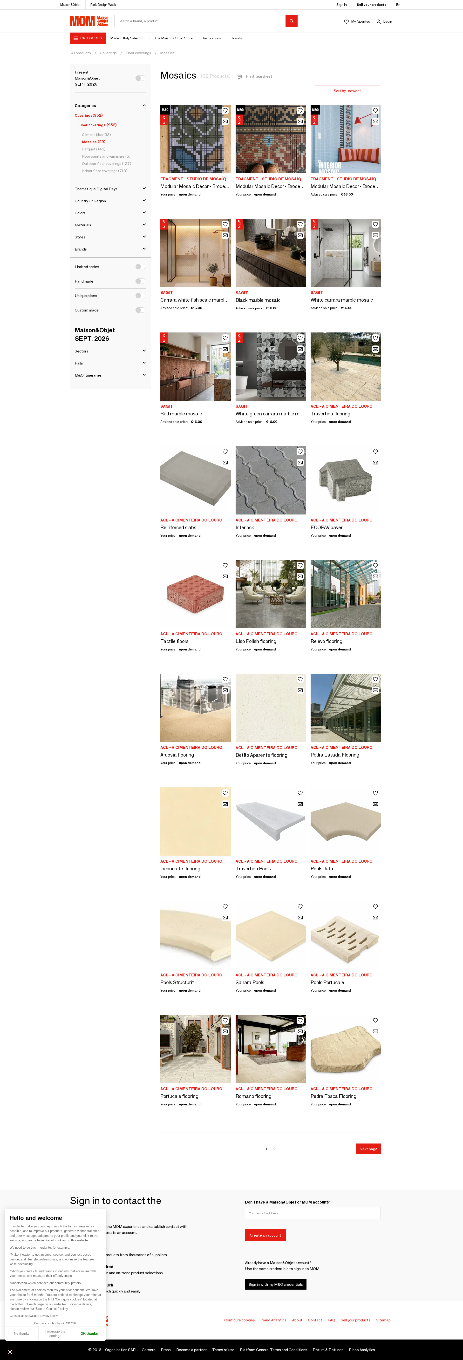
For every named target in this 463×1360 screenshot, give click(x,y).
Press (166, 1349)
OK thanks (89, 1333)
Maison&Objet (70, 5)
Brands (236, 38)
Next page (368, 1149)
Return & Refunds (328, 1349)
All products (81, 53)
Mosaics (167, 53)
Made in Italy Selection (127, 38)
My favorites (360, 21)
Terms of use (223, 1349)
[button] (10, 1352)
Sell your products (371, 4)
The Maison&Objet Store (173, 38)
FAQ (331, 1320)
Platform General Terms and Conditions (273, 1349)
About (297, 1320)
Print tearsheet (259, 76)
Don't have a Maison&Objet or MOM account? (287, 1202)
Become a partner (191, 1349)
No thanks (21, 1333)
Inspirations (212, 38)
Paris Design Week (103, 5)
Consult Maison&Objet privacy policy (34, 1316)
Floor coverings (138, 53)
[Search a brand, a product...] (292, 21)
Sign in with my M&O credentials (276, 1284)
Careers (148, 1349)
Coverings (108, 53)
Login (387, 21)
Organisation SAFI (120, 1349)
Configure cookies (239, 1320)
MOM (89, 20)
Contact (315, 1320)
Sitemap (383, 1320)
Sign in (341, 4)
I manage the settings (55, 1333)
